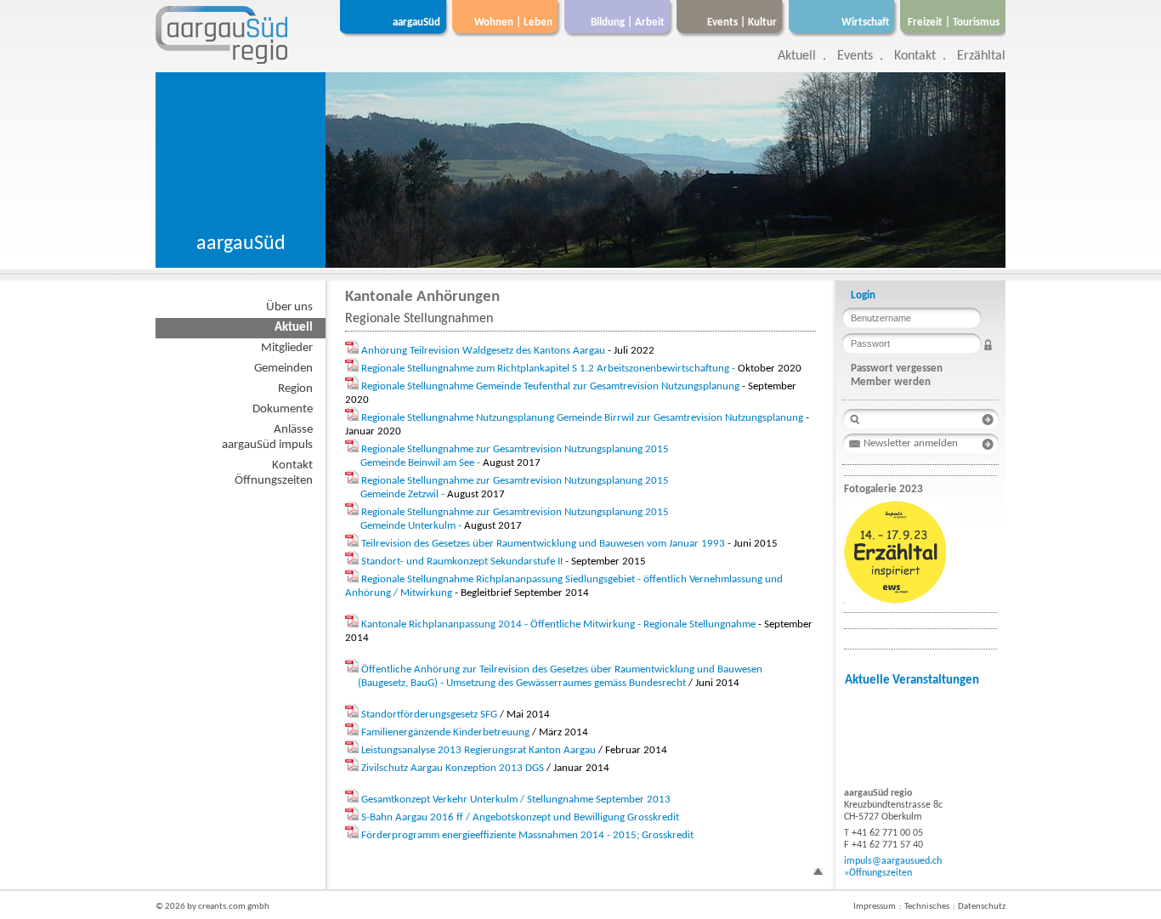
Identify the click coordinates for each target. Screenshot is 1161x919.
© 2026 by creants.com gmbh (212, 906)
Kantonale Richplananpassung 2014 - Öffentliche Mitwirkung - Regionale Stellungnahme (558, 624)
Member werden (891, 382)
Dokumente (282, 409)
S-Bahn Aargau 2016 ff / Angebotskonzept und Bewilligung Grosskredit (520, 817)
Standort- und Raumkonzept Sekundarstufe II (462, 561)
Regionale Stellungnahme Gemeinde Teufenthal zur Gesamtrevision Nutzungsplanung (550, 386)
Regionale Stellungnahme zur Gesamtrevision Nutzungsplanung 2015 (515, 449)
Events (855, 56)
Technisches (926, 906)
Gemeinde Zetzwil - (403, 494)
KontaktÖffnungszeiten (274, 473)
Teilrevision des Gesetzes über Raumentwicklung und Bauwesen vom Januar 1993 (543, 543)
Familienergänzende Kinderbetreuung (445, 732)
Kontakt (915, 56)
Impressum (874, 906)
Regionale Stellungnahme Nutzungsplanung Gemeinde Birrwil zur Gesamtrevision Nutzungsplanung (582, 417)
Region (295, 389)
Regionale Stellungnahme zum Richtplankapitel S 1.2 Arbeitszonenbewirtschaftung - (549, 368)
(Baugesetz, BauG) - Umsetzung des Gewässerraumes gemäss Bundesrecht (522, 683)
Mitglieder (287, 348)
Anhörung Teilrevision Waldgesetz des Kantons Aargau (483, 350)
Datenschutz (981, 906)
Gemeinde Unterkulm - (412, 525)
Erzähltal (981, 56)
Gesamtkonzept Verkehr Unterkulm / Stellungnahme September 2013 (516, 799)
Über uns (289, 307)
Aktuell (797, 56)
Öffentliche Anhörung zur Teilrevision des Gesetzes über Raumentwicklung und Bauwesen (561, 669)
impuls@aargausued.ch (893, 861)
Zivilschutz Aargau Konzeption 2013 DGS (452, 768)
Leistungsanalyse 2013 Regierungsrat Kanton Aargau (478, 750)
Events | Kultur (742, 22)
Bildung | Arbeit (628, 22)
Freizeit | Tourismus (954, 22)
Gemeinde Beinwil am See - (421, 462)
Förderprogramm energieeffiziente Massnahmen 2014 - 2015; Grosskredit (527, 835)
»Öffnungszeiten (878, 873)
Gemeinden (283, 368)
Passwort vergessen (897, 368)
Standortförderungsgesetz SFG (429, 714)
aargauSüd (416, 22)
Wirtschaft (865, 22)
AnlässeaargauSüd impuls (267, 437)
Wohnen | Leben (513, 22)
